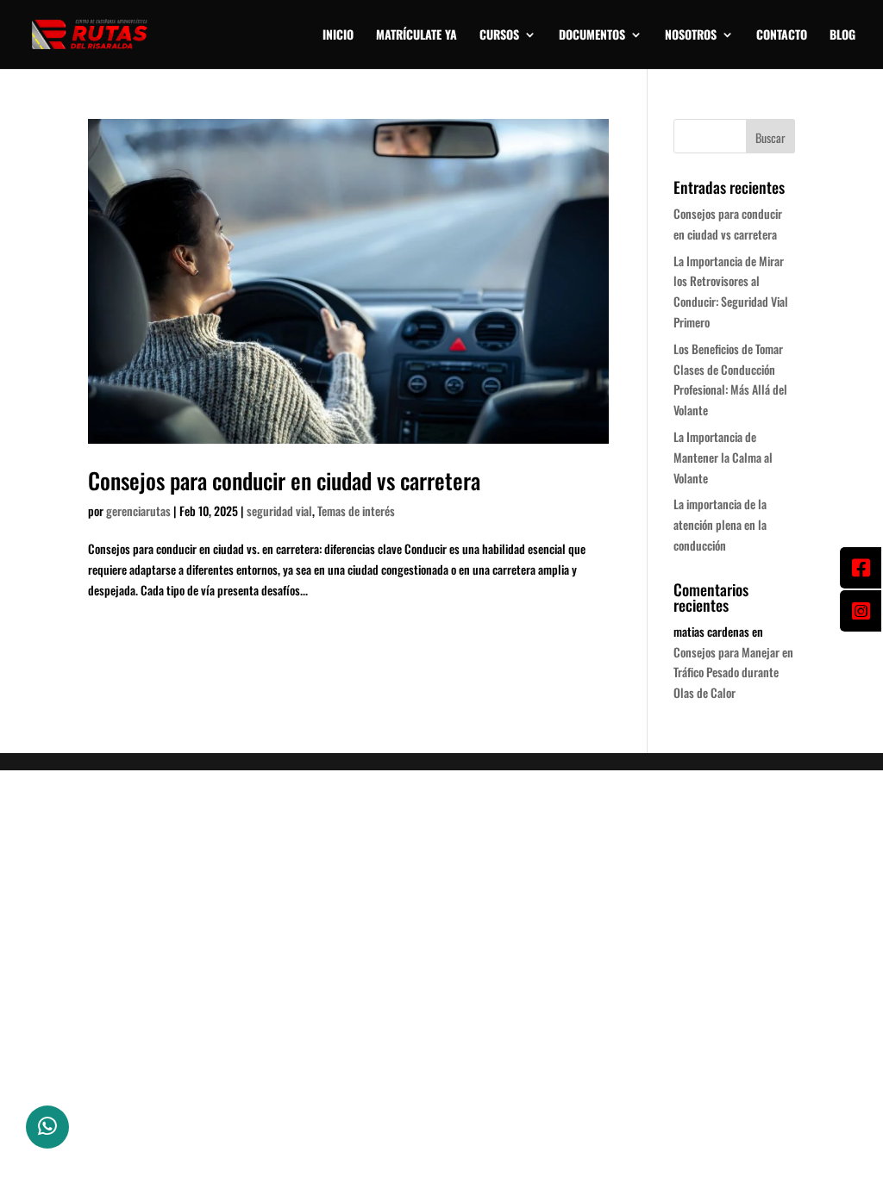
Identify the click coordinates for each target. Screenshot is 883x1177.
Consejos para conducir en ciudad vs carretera (284, 480)
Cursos (499, 35)
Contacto (781, 35)
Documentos (592, 35)
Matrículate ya (416, 35)
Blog (842, 35)
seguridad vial (279, 510)
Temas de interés (356, 510)
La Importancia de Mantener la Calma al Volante (723, 457)
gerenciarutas (138, 510)
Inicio (338, 35)
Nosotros (691, 35)
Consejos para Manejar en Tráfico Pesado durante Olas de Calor (733, 672)
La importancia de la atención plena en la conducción (720, 524)
